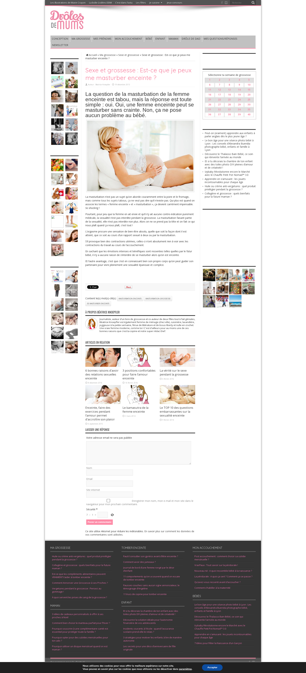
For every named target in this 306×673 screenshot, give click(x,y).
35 (249, 109)
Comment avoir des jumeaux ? (139, 562)
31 (209, 109)
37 (219, 114)
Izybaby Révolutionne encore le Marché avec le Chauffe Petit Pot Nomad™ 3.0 (227, 173)
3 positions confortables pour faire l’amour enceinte (139, 374)
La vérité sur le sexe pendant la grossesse (174, 372)
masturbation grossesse (158, 298)
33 (229, 109)
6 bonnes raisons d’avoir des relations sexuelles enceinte (101, 374)
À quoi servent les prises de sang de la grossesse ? (79, 597)
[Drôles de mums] (67, 27)
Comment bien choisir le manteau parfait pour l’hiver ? (81, 623)
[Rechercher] (253, 2)
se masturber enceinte (98, 303)
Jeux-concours (174, 2)
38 (229, 114)
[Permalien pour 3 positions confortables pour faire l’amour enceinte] (140, 366)
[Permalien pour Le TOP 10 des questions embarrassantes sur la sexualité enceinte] (177, 403)
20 (249, 94)
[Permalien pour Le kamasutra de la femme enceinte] (140, 403)
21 (209, 99)
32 (219, 109)
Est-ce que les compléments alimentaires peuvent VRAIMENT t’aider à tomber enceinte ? (79, 575)
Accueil (93, 55)
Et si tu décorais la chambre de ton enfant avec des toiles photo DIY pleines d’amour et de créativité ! (229, 164)
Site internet (93, 490)
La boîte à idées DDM (100, 2)
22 (219, 99)
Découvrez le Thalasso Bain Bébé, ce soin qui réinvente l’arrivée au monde (229, 155)
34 (239, 109)
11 (209, 89)
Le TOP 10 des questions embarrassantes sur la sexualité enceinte (176, 411)
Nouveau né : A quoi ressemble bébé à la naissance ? (223, 570)
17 (219, 94)
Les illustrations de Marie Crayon (68, 2)
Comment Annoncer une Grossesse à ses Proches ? (80, 582)
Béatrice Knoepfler (102, 84)
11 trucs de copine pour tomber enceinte (145, 594)
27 (219, 104)
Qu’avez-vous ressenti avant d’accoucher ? (217, 582)
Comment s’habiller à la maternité (212, 587)
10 (249, 84)
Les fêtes (141, 2)
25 (249, 99)
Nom (89, 468)
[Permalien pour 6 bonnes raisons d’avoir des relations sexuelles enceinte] (103, 366)
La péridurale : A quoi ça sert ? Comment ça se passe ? (223, 576)
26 (209, 104)
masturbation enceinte (130, 298)
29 (239, 104)
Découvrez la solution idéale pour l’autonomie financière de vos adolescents (148, 621)
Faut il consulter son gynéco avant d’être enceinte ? (150, 556)
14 (239, 89)
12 (219, 89)
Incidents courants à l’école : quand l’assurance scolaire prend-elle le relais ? (148, 630)
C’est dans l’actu (123, 2)
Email (89, 479)
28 (229, 104)
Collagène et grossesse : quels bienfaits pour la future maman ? (227, 195)
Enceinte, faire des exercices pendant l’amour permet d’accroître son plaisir (100, 413)
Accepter (212, 667)
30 (249, 104)
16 (209, 94)
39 (239, 114)
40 (249, 114)
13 (229, 89)
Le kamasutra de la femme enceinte (135, 410)
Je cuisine (154, 2)
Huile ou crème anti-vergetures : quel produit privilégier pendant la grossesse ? (230, 187)
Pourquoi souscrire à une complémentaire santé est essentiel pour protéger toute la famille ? (80, 630)
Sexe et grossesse (128, 55)
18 (229, 94)
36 (209, 114)
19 (239, 94)
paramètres (185, 669)
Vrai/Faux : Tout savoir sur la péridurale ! (216, 565)
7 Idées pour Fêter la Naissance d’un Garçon (218, 643)
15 (249, 89)
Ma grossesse (108, 55)
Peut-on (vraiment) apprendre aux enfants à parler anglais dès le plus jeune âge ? (230, 134)
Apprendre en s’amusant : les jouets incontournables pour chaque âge (225, 180)
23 (229, 99)
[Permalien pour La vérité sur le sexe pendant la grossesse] (177, 366)
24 (239, 99)
